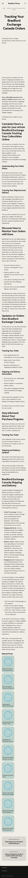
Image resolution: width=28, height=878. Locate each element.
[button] (3, 3)
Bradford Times (14, 3)
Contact (4, 871)
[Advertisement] (14, 60)
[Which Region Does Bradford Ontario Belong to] (14, 841)
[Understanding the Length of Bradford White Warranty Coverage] (14, 855)
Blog (4, 8)
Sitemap (4, 867)
